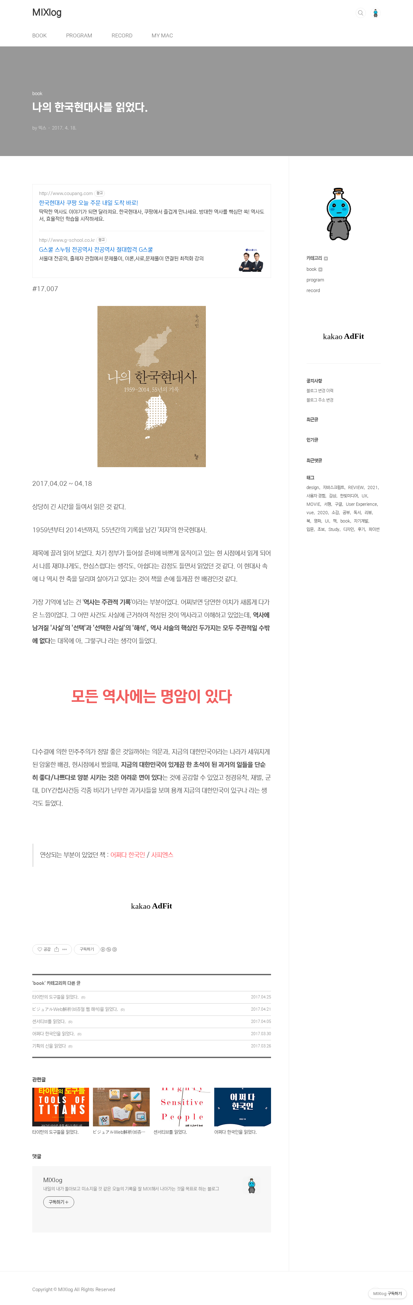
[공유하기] (57, 949)
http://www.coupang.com (66, 193)
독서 (357, 512)
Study (333, 529)
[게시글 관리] (65, 949)
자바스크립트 (333, 487)
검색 (361, 13)
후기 (361, 529)
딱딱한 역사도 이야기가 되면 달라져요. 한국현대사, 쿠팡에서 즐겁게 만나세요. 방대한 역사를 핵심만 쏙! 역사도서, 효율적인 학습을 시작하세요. (151, 215)
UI (327, 521)
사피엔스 (162, 855)
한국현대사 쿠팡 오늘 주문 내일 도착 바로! (88, 203)
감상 (332, 496)
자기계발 (361, 521)
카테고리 (315, 258)
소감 (335, 512)
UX (364, 496)
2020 (322, 512)
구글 (338, 504)
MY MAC (162, 35)
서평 (327, 504)
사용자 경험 (316, 496)
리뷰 (368, 512)
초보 (321, 529)
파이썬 (374, 529)
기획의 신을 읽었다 (49, 1046)
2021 (373, 487)
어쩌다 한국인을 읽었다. (53, 1033)
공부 (346, 512)
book (39, 983)
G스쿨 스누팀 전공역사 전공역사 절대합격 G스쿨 (96, 250)
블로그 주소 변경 (320, 400)
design (313, 487)
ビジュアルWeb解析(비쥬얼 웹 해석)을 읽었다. (75, 1009)
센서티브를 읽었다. (49, 1021)
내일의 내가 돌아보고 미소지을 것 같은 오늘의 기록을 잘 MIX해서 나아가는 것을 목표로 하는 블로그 (131, 1189)
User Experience (361, 504)
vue (310, 512)
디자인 (348, 529)
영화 (317, 521)
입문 (310, 529)
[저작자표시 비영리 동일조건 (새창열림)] (108, 949)
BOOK (39, 35)
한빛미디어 (349, 496)
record (313, 290)
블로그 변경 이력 (320, 390)
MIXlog (47, 12)
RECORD (122, 35)
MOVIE (313, 504)
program (315, 279)
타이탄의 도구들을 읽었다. (55, 997)
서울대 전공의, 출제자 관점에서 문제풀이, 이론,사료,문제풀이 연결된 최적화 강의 (121, 258)
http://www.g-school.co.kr (67, 240)
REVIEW (356, 487)
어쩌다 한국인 (127, 855)
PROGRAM (79, 35)
